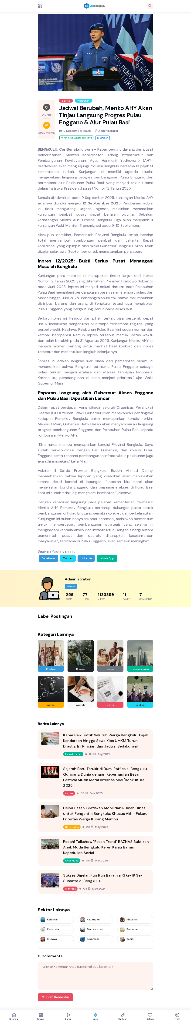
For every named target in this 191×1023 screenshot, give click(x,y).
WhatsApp (107, 558)
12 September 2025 (76, 131)
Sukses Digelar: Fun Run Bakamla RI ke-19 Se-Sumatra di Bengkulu (102, 878)
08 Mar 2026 (97, 860)
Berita (66, 101)
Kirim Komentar (57, 997)
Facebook (48, 558)
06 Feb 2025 (92, 793)
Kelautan (83, 101)
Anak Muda (71, 860)
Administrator (108, 131)
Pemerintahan (73, 754)
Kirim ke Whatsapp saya (77, 137)
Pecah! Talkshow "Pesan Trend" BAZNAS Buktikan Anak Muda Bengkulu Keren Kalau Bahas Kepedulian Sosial (106, 847)
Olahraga (70, 888)
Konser (69, 793)
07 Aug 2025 (100, 754)
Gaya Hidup (72, 827)
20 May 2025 (97, 827)
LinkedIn (86, 558)
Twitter (68, 558)
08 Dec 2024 (94, 888)
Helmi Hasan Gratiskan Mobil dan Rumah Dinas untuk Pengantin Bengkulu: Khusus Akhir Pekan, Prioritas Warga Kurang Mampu (105, 814)
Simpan (103, 137)
